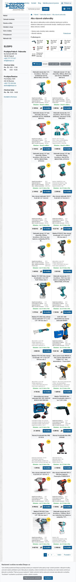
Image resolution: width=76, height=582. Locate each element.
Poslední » (67, 555)
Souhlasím (48, 578)
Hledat (45, 9)
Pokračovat (67, 33)
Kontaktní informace (10, 97)
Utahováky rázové (45, 14)
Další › (60, 555)
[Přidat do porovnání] (41, 108)
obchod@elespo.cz (10, 85)
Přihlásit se (67, 3)
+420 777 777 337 (10, 58)
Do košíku (47, 108)
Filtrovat (38, 64)
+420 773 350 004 (10, 83)
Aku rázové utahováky (59, 14)
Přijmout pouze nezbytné (32, 578)
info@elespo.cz (9, 60)
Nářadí (36, 14)
